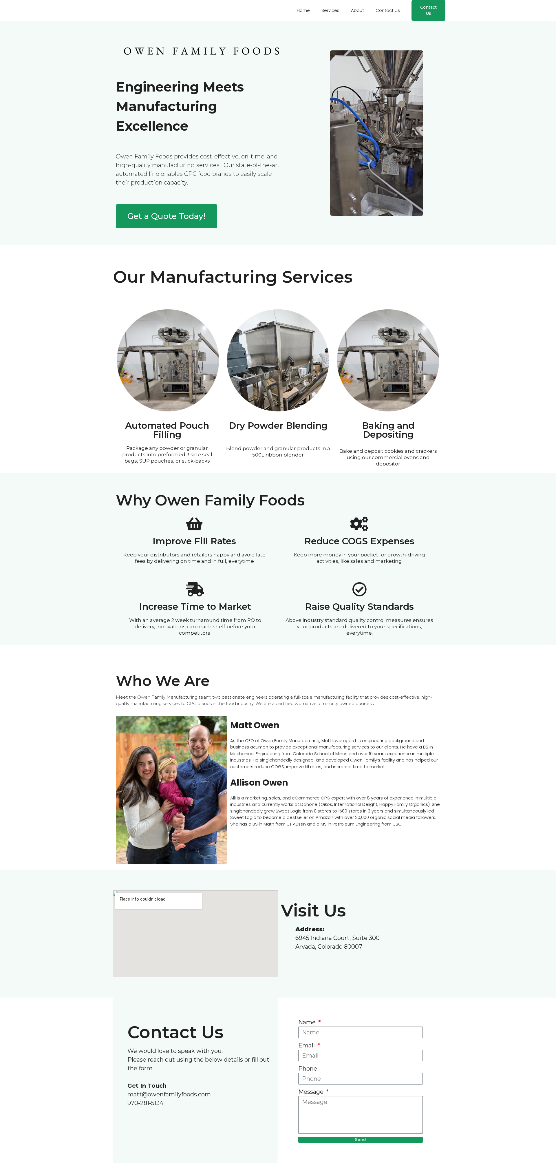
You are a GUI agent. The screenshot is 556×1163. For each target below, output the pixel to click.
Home (303, 10)
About (357, 10)
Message (311, 1091)
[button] (428, 10)
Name (307, 1022)
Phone (307, 1068)
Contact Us (388, 10)
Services (330, 10)
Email (307, 1045)
